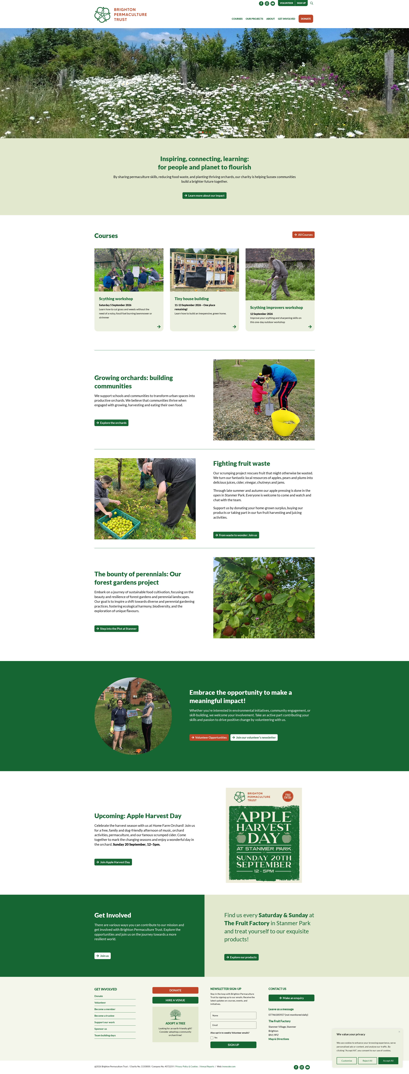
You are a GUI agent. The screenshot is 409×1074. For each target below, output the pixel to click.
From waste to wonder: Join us (238, 535)
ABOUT (270, 18)
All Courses (305, 234)
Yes (215, 1037)
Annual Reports (207, 1066)
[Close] (399, 1032)
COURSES (237, 18)
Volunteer (286, 3)
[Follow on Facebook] (261, 3)
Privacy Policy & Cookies (186, 1066)
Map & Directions (279, 1038)
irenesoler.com (228, 1066)
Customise (346, 1060)
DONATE (306, 18)
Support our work (104, 1022)
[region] (367, 1048)
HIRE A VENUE (175, 1000)
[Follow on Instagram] (267, 3)
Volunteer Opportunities (211, 737)
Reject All (367, 1060)
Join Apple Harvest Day (115, 862)
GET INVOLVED (286, 18)
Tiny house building (192, 298)
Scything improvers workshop (276, 307)
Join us (104, 955)
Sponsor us (100, 1028)
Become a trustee (104, 1015)
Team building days (105, 1035)
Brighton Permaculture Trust (135, 65)
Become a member (105, 1009)
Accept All (388, 1060)
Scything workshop (116, 298)
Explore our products (243, 957)
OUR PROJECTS (254, 18)
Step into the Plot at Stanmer (118, 628)
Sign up (301, 3)
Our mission (117, 104)
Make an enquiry (293, 998)
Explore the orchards (113, 422)
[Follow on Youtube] (272, 3)
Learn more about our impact (206, 195)
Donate (98, 995)
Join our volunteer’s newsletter (256, 737)
